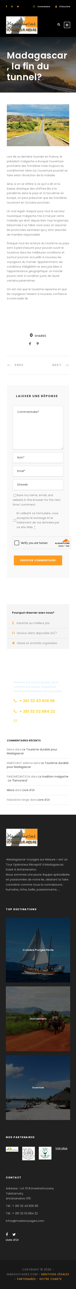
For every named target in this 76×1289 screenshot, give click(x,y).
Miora (10, 790)
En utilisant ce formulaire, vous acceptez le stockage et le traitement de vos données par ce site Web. (38, 520)
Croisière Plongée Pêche (38, 950)
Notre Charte (51, 1279)
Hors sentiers (38, 1019)
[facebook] (6, 6)
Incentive (38, 1087)
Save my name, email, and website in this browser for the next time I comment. (36, 500)
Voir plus (61, 1148)
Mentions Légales (55, 1274)
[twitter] (18, 6)
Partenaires (26, 1279)
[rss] (12, 6)
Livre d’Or (28, 790)
